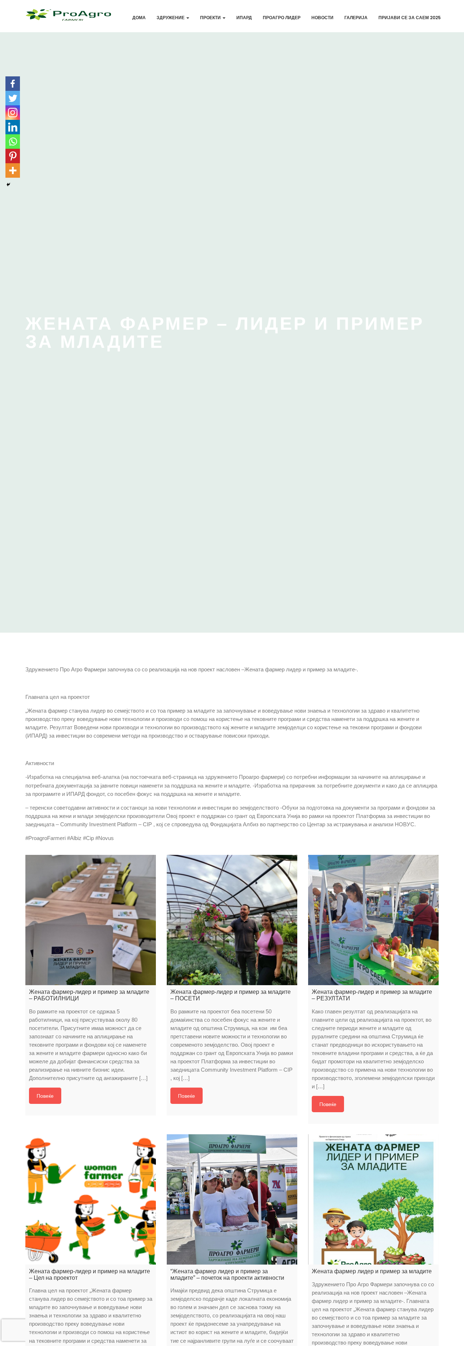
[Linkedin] (12, 127)
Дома (139, 17)
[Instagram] (12, 112)
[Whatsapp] (12, 141)
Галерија (356, 17)
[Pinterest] (12, 156)
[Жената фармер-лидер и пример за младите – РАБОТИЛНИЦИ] (90, 920)
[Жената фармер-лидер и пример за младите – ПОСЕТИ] (232, 920)
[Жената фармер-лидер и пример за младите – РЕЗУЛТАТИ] (373, 920)
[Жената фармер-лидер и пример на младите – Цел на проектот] (90, 1199)
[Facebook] (12, 83)
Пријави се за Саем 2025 (409, 17)
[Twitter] (12, 98)
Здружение (171, 17)
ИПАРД (244, 17)
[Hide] (8, 184)
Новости (322, 17)
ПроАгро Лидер (282, 17)
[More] (12, 170)
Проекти (211, 17)
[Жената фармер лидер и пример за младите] (373, 1199)
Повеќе (45, 1096)
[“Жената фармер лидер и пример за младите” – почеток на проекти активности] (232, 1199)
